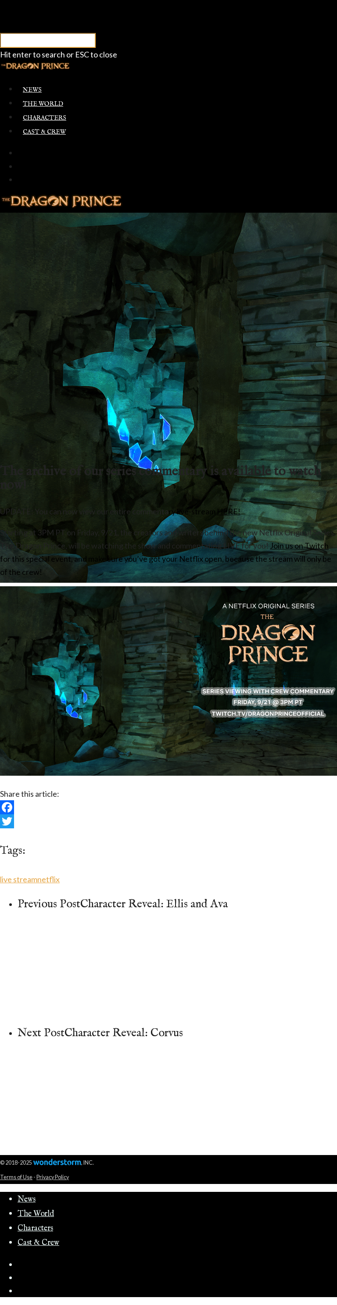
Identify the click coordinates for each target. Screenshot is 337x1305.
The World (43, 104)
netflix (48, 879)
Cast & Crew (44, 132)
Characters (44, 118)
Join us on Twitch (299, 545)
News (32, 90)
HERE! (228, 511)
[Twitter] (168, 821)
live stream (18, 879)
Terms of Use (16, 1177)
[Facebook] (168, 807)
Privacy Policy (52, 1177)
